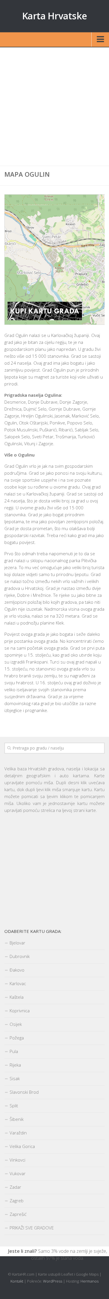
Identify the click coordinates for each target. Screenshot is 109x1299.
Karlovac (18, 983)
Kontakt (16, 1281)
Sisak (15, 1078)
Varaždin (18, 1133)
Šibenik (17, 1119)
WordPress (52, 1281)
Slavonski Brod (24, 1092)
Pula (14, 1051)
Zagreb (17, 1200)
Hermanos (90, 1281)
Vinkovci (17, 1160)
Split (14, 1105)
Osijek (16, 1024)
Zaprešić (18, 1214)
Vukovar (18, 1173)
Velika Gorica (22, 1146)
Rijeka (15, 1065)
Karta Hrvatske (54, 16)
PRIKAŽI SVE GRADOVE (32, 1228)
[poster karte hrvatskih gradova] (45, 318)
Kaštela (17, 997)
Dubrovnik (20, 956)
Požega (17, 1038)
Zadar (15, 1187)
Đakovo (17, 970)
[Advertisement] (54, 107)
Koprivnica (20, 1010)
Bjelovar (17, 943)
